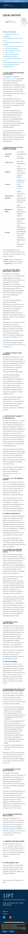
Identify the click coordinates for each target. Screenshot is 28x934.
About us (5, 911)
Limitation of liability (11, 48)
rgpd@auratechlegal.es (15, 261)
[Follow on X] (7, 917)
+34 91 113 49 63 (17, 263)
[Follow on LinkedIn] (4, 917)
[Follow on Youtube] (10, 917)
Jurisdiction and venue (12, 64)
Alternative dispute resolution (14, 62)
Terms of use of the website (13, 46)
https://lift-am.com (9, 78)
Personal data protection (13, 50)
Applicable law (9, 66)
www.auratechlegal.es (9, 344)
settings (23, 928)
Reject (11, 931)
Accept (4, 931)
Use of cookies (9, 52)
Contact (5, 914)
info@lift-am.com (16, 337)
